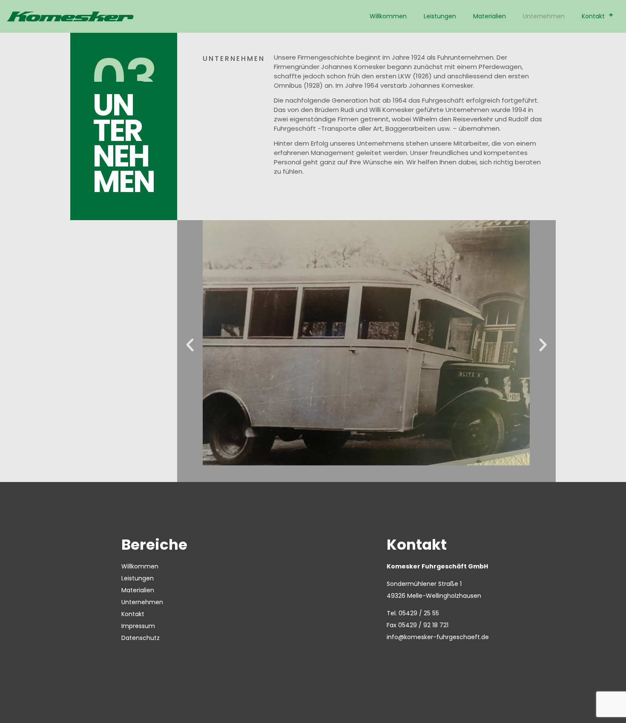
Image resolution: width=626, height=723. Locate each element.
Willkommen (388, 16)
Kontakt (597, 15)
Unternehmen (544, 16)
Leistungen (440, 16)
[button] (189, 344)
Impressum (138, 626)
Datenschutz (140, 638)
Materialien (489, 16)
